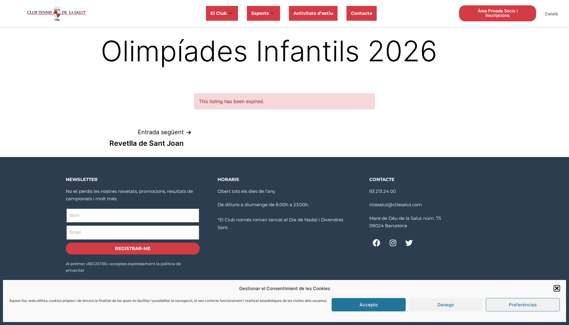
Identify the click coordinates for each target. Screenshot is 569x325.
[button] (557, 288)
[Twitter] (409, 243)
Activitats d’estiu (313, 13)
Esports (260, 13)
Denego (445, 305)
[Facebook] (376, 243)
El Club (218, 13)
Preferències (523, 305)
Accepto (368, 305)
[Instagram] (393, 243)
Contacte (361, 13)
